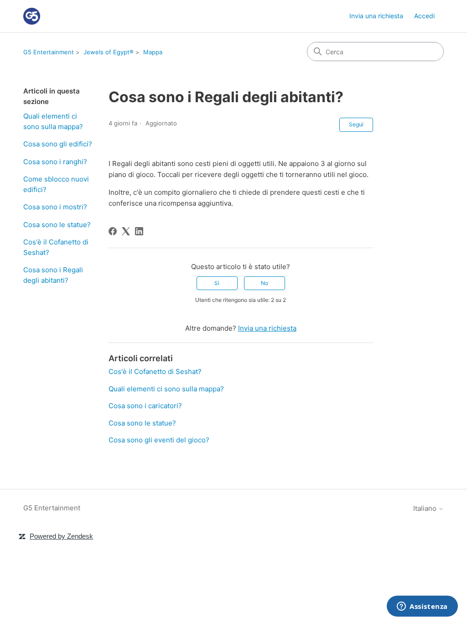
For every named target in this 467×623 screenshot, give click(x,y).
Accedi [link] (424, 16)
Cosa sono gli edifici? (57, 144)
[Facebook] (113, 231)
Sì (216, 283)
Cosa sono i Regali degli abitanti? (53, 275)
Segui (356, 124)
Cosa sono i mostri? (55, 206)
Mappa (152, 52)
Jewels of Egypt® (108, 52)
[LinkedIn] (139, 231)
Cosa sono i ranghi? (55, 161)
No (264, 283)
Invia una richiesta (376, 16)
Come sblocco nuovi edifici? (56, 184)
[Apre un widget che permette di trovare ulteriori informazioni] (422, 607)
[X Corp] (126, 231)
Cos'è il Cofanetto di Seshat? (55, 247)
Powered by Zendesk (61, 536)
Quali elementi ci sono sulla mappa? (53, 121)
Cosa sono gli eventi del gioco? (159, 440)
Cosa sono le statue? (57, 224)
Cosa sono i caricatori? (145, 405)
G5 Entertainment (48, 52)
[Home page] (31, 16)
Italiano (425, 508)
